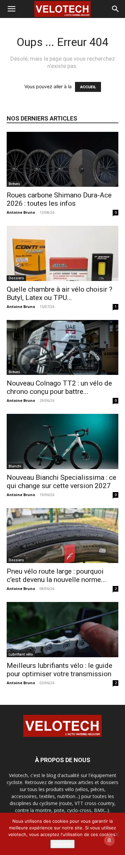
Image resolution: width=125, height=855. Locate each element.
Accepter (62, 844)
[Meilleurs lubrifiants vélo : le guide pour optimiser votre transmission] (62, 629)
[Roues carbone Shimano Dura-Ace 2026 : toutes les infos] (62, 159)
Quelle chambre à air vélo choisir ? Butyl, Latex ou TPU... (59, 293)
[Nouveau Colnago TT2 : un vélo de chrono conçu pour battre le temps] (62, 347)
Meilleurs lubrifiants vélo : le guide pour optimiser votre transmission (59, 670)
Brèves (14, 183)
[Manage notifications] (109, 840)
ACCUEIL (88, 87)
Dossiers (16, 278)
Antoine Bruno (21, 212)
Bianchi (15, 466)
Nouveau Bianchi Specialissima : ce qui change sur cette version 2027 (61, 481)
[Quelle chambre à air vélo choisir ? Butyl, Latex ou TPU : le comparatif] (62, 253)
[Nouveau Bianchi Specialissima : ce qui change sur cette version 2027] (62, 441)
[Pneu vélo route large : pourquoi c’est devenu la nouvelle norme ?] (62, 535)
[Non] (116, 834)
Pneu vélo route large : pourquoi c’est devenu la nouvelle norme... (56, 575)
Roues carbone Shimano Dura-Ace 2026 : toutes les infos (59, 199)
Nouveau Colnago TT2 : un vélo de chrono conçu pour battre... (59, 387)
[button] (11, 9)
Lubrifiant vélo (21, 654)
